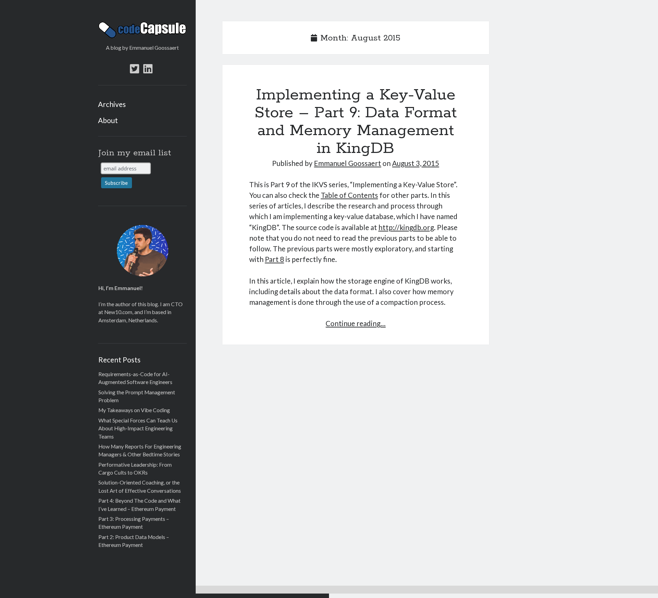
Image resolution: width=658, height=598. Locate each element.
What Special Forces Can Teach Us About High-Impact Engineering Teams (138, 428)
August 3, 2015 (415, 163)
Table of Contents (349, 195)
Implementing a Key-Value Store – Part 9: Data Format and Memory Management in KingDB (355, 122)
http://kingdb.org (406, 227)
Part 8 (274, 259)
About (108, 120)
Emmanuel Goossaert (347, 163)
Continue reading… (356, 323)
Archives (112, 104)
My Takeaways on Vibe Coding (134, 410)
